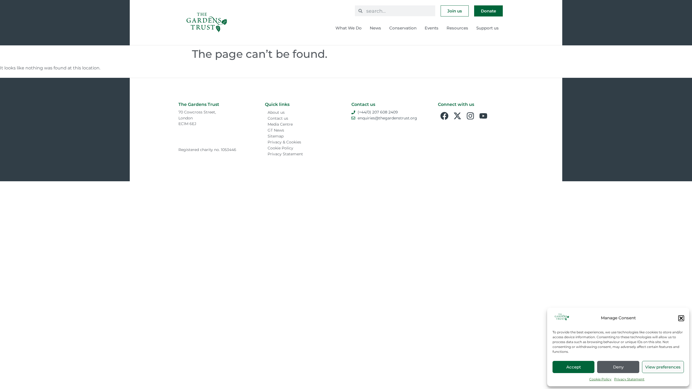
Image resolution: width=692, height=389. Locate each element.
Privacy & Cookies (284, 142)
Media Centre (280, 124)
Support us (487, 28)
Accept (573, 367)
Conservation (403, 28)
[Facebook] (444, 115)
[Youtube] (483, 115)
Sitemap (276, 136)
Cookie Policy (600, 379)
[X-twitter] (457, 115)
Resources (457, 28)
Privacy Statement (629, 379)
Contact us (278, 118)
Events (431, 28)
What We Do (348, 28)
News (375, 28)
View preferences (663, 367)
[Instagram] (470, 115)
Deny (618, 367)
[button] (681, 318)
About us (276, 112)
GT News (276, 130)
